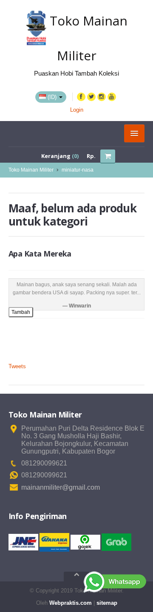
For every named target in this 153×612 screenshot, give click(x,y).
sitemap (106, 603)
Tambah (20, 312)
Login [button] (76, 110)
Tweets (17, 366)
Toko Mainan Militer (31, 170)
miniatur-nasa (78, 170)
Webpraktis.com (70, 603)
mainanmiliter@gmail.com (60, 487)
